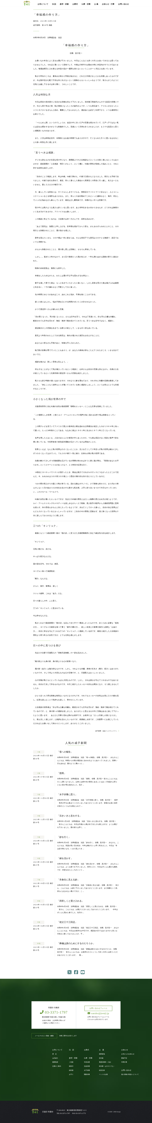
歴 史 (54, 1054)
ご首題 (71, 1062)
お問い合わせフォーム (98, 1008)
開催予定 (124, 1058)
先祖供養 (87, 1066)
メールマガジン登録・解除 (44, 1036)
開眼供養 (87, 1074)
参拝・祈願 (64, 4)
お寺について (43, 4)
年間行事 (124, 1062)
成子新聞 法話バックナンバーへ (106, 731)
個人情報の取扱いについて (130, 1074)
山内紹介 (55, 1058)
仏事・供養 (86, 4)
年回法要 (87, 1062)
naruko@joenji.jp (100, 1013)
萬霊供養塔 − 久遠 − (105, 1062)
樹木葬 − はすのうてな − (107, 1066)
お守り (71, 1074)
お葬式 (75, 4)
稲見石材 (102, 1070)
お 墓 (96, 4)
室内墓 (101, 1058)
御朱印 (71, 1066)
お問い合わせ (123, 4)
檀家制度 (55, 1062)
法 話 (54, 4)
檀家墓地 (102, 1054)
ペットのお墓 (103, 1074)
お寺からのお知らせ (127, 1054)
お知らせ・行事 (108, 4)
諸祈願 (71, 1070)
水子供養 (87, 1070)
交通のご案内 (56, 1066)
